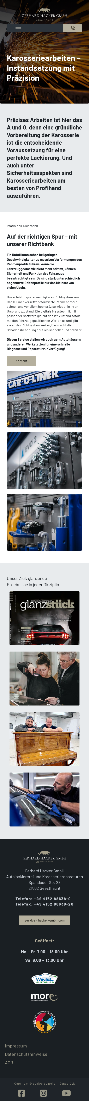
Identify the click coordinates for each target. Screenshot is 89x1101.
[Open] (17, 28)
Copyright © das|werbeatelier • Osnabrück (44, 1083)
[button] (44, 618)
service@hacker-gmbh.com (45, 920)
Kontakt (21, 361)
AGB (9, 1062)
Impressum (16, 1045)
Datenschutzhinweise (26, 1054)
